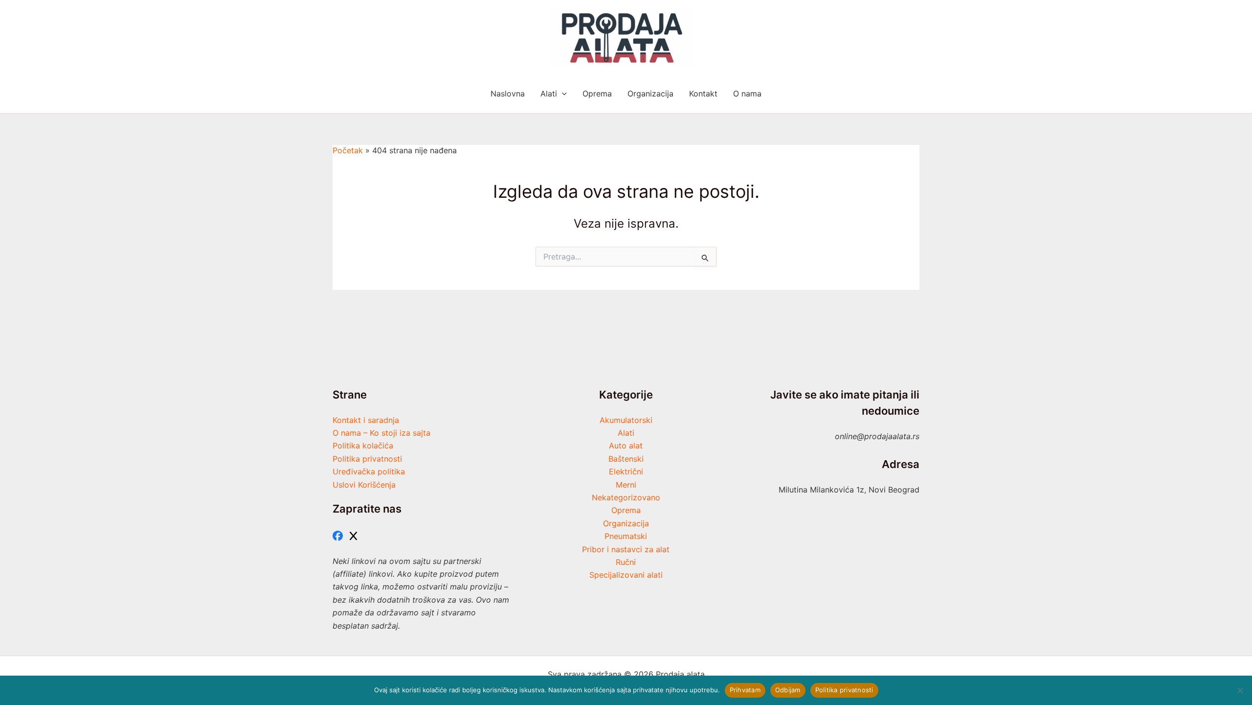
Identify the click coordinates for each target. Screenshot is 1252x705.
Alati (626, 433)
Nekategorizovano (626, 497)
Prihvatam (745, 690)
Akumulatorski (626, 420)
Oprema (626, 510)
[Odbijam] (1240, 690)
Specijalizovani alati (626, 575)
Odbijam (788, 690)
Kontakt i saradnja (366, 420)
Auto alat (626, 445)
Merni (626, 485)
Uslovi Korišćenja (364, 485)
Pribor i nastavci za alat (626, 549)
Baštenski (626, 459)
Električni (626, 471)
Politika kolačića (363, 445)
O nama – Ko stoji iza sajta (381, 433)
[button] (562, 93)
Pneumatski (625, 536)
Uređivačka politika (369, 471)
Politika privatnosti (367, 459)
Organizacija (626, 523)
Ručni (626, 562)
